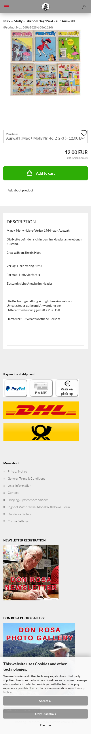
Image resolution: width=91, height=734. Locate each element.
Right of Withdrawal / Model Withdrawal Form (39, 507)
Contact (13, 492)
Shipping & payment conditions (28, 500)
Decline (45, 725)
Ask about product (20, 190)
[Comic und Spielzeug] (45, 6)
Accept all (45, 701)
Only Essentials (45, 714)
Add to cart (45, 173)
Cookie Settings (18, 521)
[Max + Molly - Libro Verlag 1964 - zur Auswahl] (45, 62)
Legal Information (19, 485)
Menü (6, 6)
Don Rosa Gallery (19, 514)
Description (21, 221)
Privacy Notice (17, 471)
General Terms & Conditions (26, 478)
